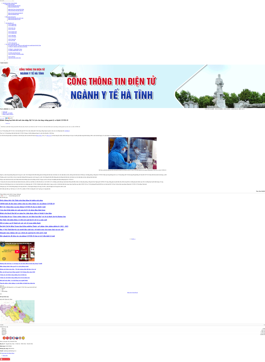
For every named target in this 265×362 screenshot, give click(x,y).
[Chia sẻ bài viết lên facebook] (6, 118)
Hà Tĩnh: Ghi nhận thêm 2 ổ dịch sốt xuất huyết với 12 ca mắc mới (23, 220)
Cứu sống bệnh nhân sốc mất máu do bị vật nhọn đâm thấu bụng (22, 210)
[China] (7, 339)
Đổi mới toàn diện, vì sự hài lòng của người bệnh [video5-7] (14, 280)
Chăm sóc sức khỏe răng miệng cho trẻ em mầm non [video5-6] (15, 277)
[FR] (13, 339)
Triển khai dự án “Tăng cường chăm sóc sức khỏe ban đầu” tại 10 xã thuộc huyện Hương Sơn (33, 216)
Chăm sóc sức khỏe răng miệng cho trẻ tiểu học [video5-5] (13, 275)
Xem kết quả (135, 292)
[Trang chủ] (38, 76)
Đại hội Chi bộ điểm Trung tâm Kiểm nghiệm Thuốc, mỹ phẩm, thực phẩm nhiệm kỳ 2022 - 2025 (34, 226)
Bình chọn (129, 292)
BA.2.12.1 (49, 135)
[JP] (20, 339)
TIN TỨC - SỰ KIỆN (7, 113)
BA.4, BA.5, (39, 135)
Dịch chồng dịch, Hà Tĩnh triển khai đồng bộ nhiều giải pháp (21, 200)
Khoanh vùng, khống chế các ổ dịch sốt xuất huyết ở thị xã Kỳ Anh (23, 233)
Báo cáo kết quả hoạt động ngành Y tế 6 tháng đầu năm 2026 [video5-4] (17, 272)
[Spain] (23, 339)
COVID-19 (66, 130)
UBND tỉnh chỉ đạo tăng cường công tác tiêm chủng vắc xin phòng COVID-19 (27, 204)
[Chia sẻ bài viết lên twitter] (7, 118)
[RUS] (16, 339)
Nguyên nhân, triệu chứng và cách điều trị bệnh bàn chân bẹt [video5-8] (17, 283)
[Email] (11, 118)
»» (135, 239)
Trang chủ (5, 111)
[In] (10, 118)
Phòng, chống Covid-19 (8, 114)
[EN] (10, 339)
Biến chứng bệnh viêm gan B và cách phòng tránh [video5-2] (14, 266)
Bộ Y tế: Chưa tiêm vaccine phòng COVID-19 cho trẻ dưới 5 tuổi (23, 207)
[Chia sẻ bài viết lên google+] (8, 118)
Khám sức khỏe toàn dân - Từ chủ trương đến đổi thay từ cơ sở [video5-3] (18, 269)
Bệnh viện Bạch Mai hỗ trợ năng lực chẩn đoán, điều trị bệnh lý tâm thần (26, 213)
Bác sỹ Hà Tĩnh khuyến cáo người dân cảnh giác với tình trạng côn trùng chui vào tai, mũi (32, 229)
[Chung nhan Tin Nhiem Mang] (7, 353)
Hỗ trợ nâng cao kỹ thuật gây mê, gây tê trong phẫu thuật (20, 223)
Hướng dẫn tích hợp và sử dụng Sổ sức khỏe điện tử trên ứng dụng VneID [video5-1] (21, 263)
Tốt (2, 290)
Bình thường (4, 291)
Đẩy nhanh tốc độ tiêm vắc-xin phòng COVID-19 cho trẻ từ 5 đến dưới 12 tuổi (27, 236)
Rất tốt (3, 288)
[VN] (4, 339)
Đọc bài (7, 123)
